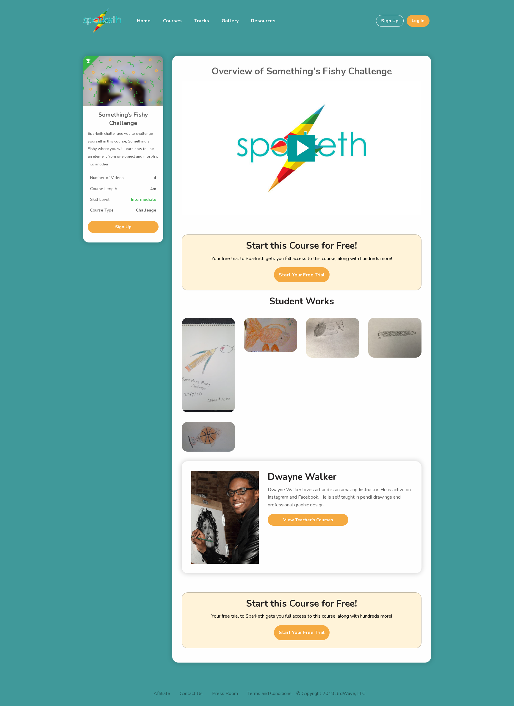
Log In (418, 21)
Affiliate (161, 693)
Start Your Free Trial (302, 275)
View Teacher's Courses (308, 520)
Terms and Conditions (269, 693)
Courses (172, 21)
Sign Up (390, 21)
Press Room (225, 693)
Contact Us (191, 693)
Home (144, 21)
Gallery (230, 21)
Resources (263, 21)
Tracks (201, 21)
